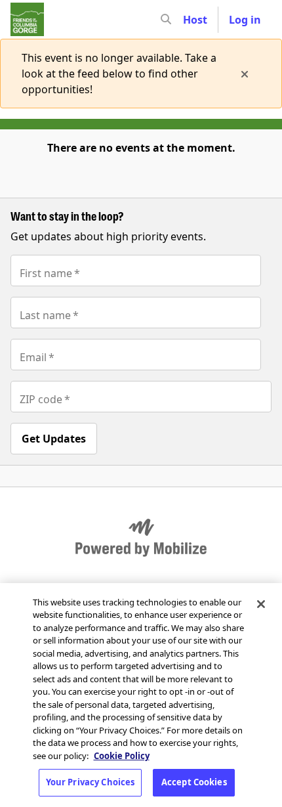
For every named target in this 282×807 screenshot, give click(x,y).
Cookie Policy (122, 756)
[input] (189, 19)
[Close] (261, 604)
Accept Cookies (194, 782)
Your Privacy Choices (90, 782)
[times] (244, 73)
